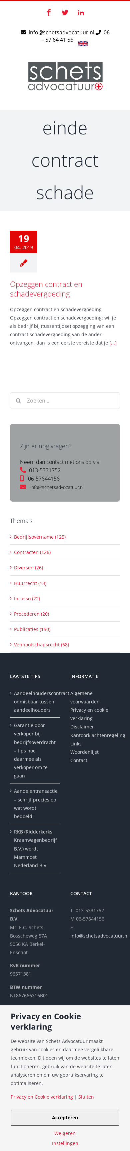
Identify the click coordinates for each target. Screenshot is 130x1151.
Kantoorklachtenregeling (95, 735)
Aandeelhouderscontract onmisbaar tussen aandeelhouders (35, 701)
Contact (78, 760)
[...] (113, 343)
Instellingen (65, 1143)
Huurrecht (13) (30, 583)
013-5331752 (45, 470)
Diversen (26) (28, 567)
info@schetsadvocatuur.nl (62, 32)
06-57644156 (44, 478)
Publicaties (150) (32, 629)
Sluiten (86, 1097)
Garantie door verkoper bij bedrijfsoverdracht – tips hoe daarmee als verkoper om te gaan (35, 750)
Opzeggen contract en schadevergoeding (46, 289)
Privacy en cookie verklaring (89, 714)
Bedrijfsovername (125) (40, 537)
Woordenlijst (84, 752)
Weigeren (65, 1133)
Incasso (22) (27, 598)
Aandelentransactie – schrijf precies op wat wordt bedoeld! (35, 803)
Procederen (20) (31, 614)
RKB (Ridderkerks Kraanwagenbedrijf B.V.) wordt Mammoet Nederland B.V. (35, 848)
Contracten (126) (32, 552)
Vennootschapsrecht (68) (41, 644)
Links (76, 743)
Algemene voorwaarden (85, 697)
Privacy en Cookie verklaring (42, 1097)
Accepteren (65, 1117)
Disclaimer (82, 726)
